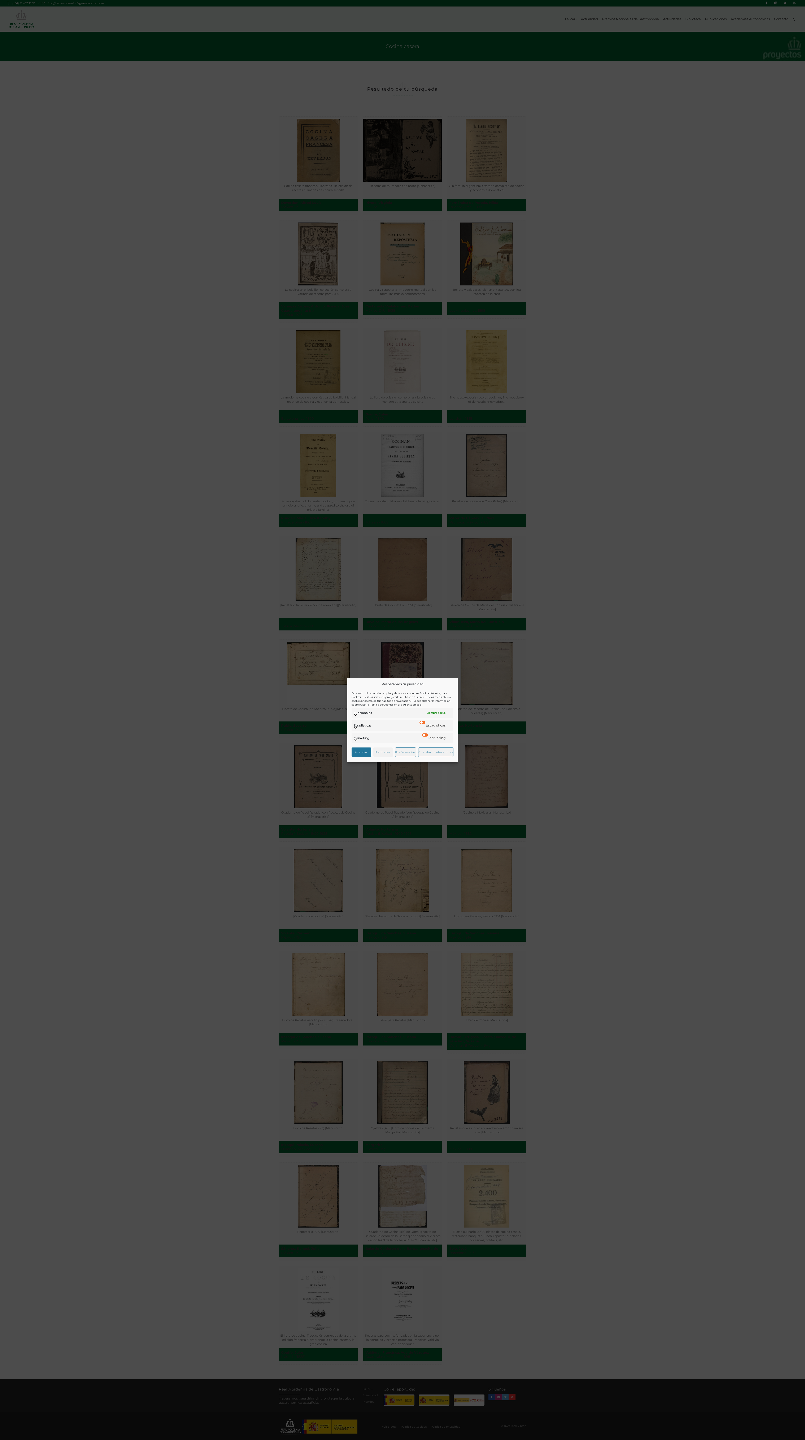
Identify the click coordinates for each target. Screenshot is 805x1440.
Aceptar (361, 752)
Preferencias (405, 752)
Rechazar (383, 752)
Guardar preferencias (435, 752)
